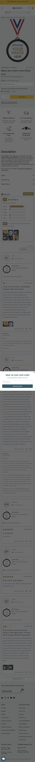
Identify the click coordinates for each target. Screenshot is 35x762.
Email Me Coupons (17, 386)
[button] (3, 758)
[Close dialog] (34, 372)
